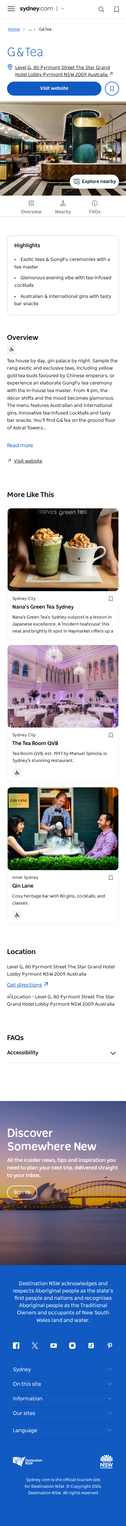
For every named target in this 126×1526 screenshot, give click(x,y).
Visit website (54, 88)
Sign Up (22, 1192)
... (30, 29)
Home (14, 29)
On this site (27, 1384)
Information (27, 1399)
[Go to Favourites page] (116, 9)
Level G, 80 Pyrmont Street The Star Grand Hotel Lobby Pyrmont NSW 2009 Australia (62, 71)
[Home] (36, 9)
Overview (31, 212)
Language (25, 1430)
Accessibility (22, 1053)
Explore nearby (99, 181)
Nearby (63, 212)
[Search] (101, 10)
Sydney (22, 1369)
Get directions (24, 985)
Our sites (24, 1413)
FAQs (95, 212)
